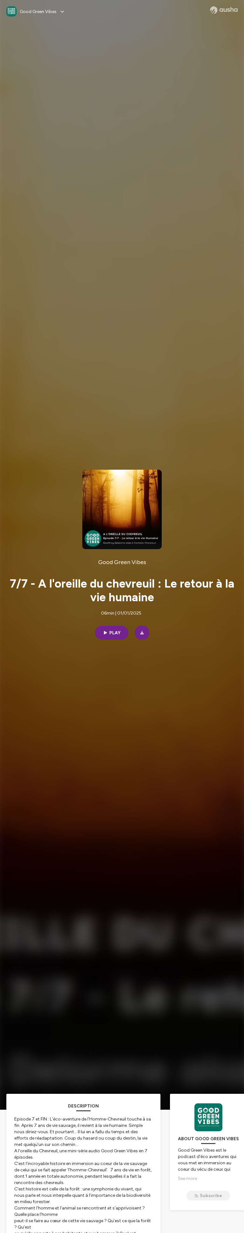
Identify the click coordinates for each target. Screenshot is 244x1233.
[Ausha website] (224, 10)
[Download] (142, 632)
